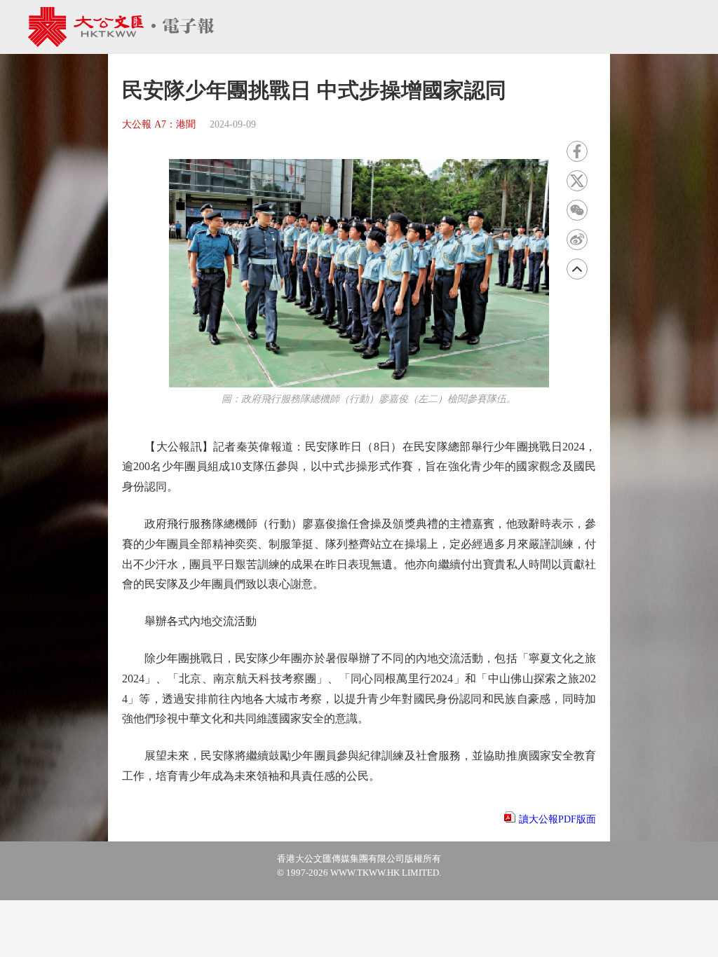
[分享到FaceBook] (577, 151)
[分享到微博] (577, 239)
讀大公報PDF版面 (557, 819)
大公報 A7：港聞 (159, 124)
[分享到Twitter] (577, 180)
